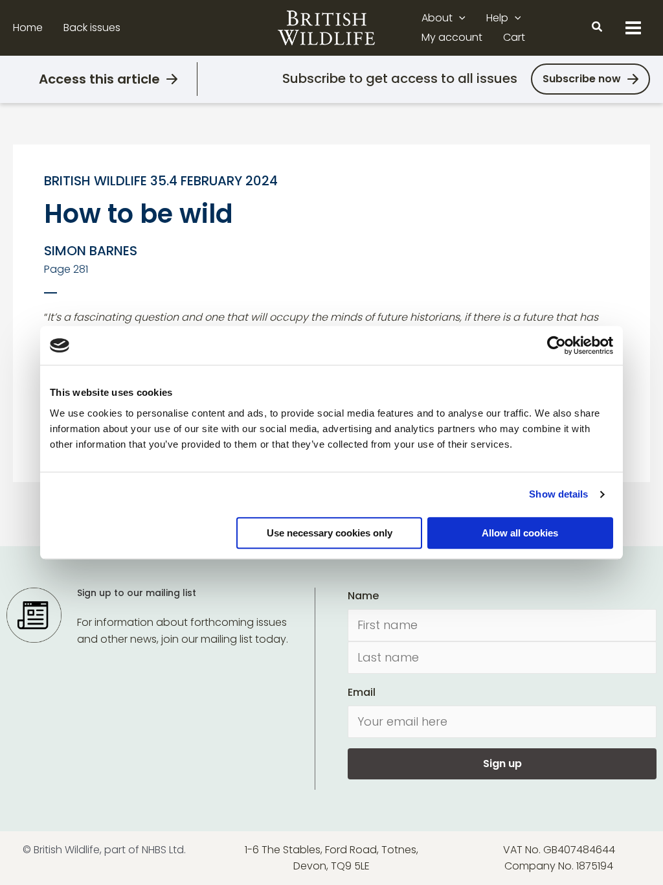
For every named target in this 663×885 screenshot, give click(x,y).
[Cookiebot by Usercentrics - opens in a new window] (556, 345)
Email (362, 692)
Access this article (99, 79)
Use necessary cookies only (329, 532)
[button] (459, 18)
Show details (558, 494)
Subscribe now (582, 78)
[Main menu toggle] (633, 28)
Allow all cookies (520, 532)
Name (363, 595)
